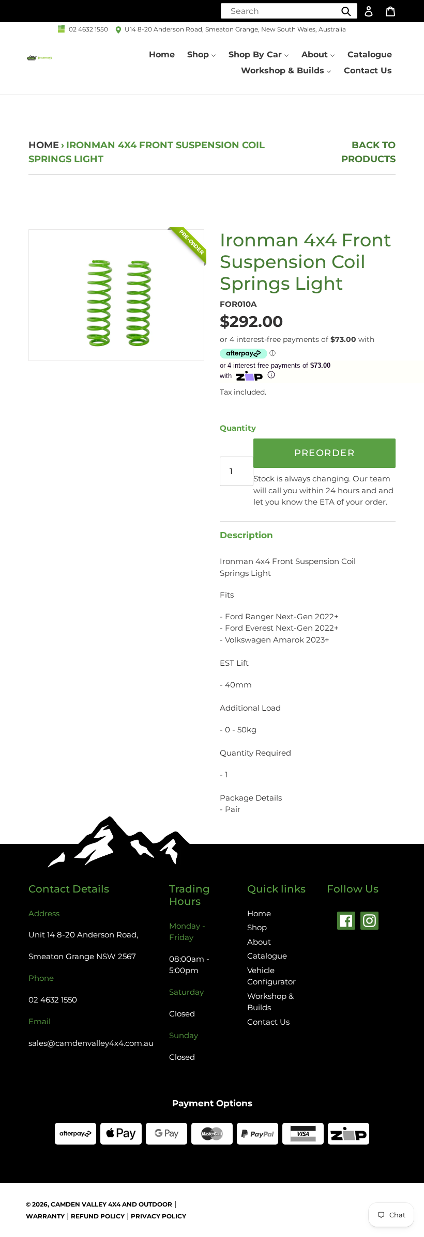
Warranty (45, 1216)
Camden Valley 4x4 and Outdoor (111, 1204)
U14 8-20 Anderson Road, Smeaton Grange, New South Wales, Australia (235, 29)
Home (43, 145)
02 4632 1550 (88, 29)
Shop (257, 927)
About (259, 942)
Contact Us (268, 1022)
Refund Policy (98, 1216)
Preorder (324, 453)
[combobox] (289, 11)
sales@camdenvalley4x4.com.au (91, 1043)
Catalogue (267, 956)
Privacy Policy (158, 1216)
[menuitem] (162, 55)
